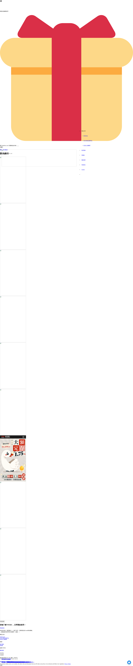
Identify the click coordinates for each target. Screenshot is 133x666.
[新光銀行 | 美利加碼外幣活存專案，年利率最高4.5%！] (13, 388)
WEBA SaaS (2, 636)
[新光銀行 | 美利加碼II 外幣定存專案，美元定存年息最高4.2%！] (13, 295)
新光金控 (4, 659)
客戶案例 (2, 644)
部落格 (1, 645)
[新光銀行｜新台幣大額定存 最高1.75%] (13, 481)
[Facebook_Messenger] (129, 662)
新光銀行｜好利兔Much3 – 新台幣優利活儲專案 (13, 662)
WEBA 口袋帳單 (3, 639)
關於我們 (2, 650)
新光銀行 (8, 659)
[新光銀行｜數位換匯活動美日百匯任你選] (13, 434)
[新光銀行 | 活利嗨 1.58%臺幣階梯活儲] (13, 341)
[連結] (39, 166)
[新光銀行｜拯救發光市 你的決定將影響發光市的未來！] (13, 573)
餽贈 (1, 147)
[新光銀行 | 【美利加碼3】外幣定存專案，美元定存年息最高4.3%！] (13, 249)
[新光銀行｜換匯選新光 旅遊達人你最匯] (13, 527)
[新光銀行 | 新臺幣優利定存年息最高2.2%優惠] (13, 202)
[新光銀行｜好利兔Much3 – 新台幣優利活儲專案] (13, 620)
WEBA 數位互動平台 (4, 638)
